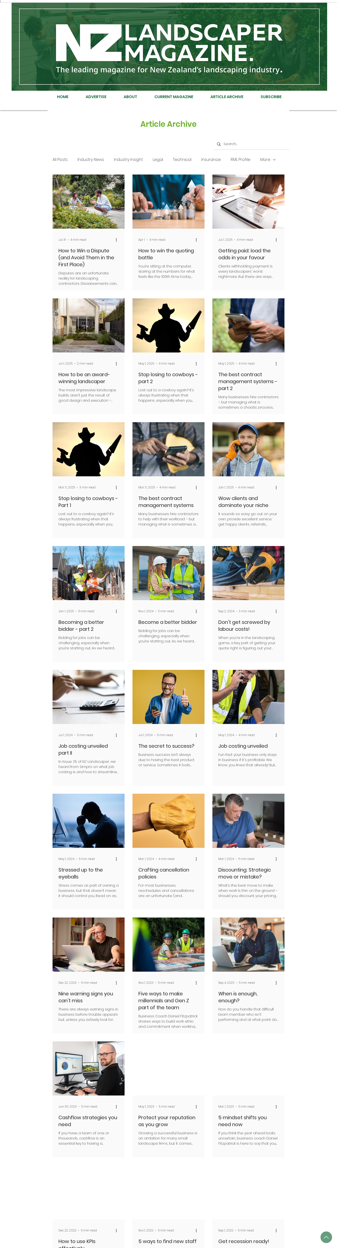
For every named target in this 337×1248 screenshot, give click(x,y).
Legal (158, 159)
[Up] (326, 1237)
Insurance (211, 159)
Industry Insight (128, 159)
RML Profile (240, 159)
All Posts (60, 159)
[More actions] (118, 240)
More (265, 159)
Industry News (90, 159)
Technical (182, 159)
